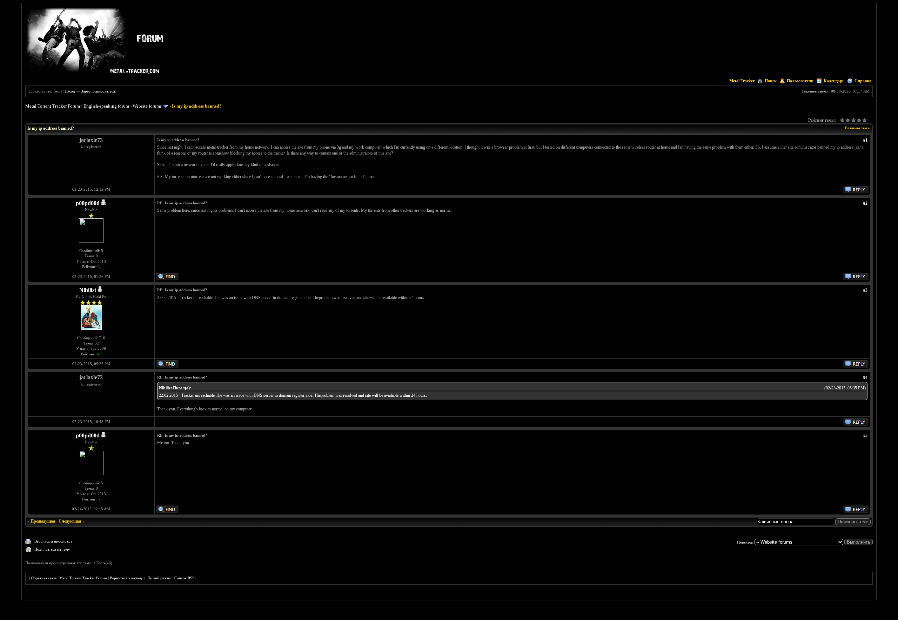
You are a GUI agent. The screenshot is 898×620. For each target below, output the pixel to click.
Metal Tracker (742, 81)
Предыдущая (43, 521)
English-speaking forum (106, 106)
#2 (865, 203)
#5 (865, 435)
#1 (865, 140)
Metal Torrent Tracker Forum (52, 106)
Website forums (147, 106)
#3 (865, 290)
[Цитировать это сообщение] (856, 192)
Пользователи (800, 81)
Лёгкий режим (159, 578)
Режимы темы (858, 128)
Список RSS (184, 578)
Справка (863, 81)
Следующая (70, 521)
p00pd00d (88, 203)
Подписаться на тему (52, 549)
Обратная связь (43, 578)
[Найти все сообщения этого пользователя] (167, 279)
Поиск (771, 81)
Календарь (834, 81)
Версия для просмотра (53, 541)
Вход (70, 91)
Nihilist (87, 290)
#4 (865, 377)
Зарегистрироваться (98, 91)
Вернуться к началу (126, 578)
